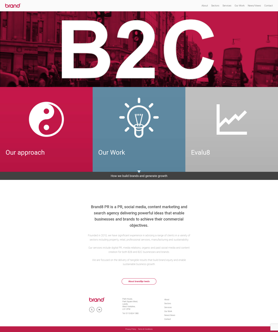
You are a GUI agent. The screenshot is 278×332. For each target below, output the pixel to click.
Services (227, 5)
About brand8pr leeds (139, 281)
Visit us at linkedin (99, 309)
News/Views (254, 5)
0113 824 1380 (132, 313)
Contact (268, 5)
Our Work (240, 5)
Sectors (215, 5)
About (205, 5)
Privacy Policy (130, 329)
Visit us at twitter (91, 309)
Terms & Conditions (145, 329)
